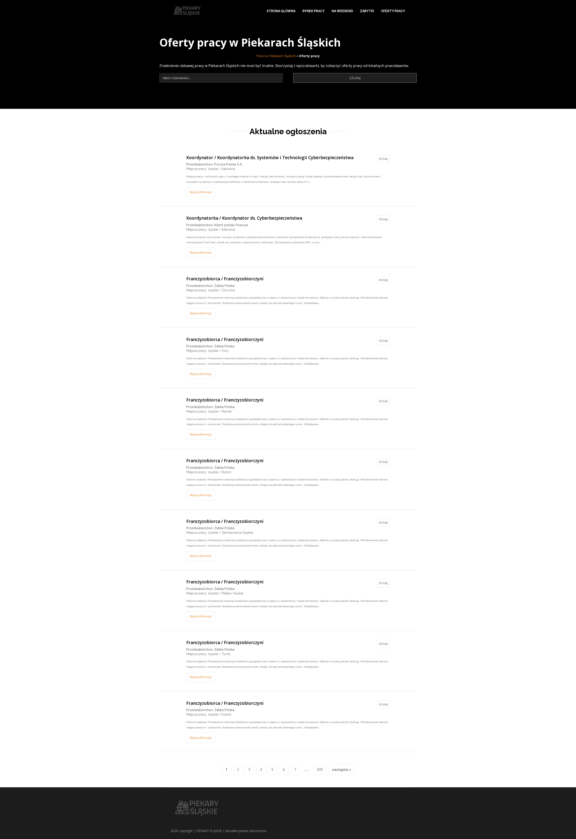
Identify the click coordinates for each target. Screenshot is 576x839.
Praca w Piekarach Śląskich (276, 56)
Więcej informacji (201, 192)
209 (320, 769)
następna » (341, 769)
